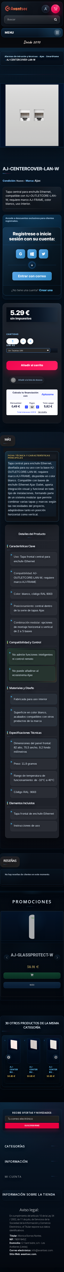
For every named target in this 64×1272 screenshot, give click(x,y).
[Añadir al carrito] (32, 975)
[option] (32, 955)
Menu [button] (9, 32)
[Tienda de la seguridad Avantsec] (16, 9)
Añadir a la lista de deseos (30, 380)
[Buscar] (55, 19)
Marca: (30, 180)
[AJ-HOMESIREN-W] (32, 926)
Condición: (9, 180)
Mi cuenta (13, 1176)
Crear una (46, 290)
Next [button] (57, 957)
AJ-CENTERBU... (14, 1069)
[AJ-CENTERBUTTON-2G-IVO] (13, 1051)
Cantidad (12, 334)
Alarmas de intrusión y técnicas (21, 56)
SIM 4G (11, 345)
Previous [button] (7, 957)
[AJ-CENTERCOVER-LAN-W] (32, 115)
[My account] (46, 9)
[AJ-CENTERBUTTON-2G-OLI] (33, 1051)
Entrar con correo (32, 276)
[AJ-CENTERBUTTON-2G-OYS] (53, 1051)
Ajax (42, 56)
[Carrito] (55, 8)
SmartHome (52, 56)
